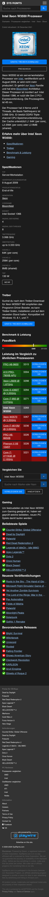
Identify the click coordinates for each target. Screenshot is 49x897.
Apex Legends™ (8, 703)
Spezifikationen (15, 143)
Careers (5, 807)
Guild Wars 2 (7, 717)
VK (5, 828)
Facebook (8, 824)
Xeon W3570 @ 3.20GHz (10, 418)
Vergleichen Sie (39, 365)
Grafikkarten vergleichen (11, 781)
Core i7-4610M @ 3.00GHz (11, 427)
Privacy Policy (7, 817)
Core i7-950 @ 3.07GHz (11, 400)
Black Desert (7, 706)
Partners (5, 810)
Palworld (5, 696)
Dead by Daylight (8, 692)
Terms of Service (23, 891)
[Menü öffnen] (44, 3)
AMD (6, 774)
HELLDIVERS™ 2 (9, 710)
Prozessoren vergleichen (20, 21)
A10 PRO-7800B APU (9, 373)
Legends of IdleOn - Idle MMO (14, 745)
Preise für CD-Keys (10, 689)
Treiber (10, 148)
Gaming (11, 157)
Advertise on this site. (24, 842)
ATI (5, 788)
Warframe (6, 713)
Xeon (39, 21)
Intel (33, 21)
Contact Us (6, 821)
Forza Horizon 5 (8, 720)
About (4, 803)
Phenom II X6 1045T (10, 445)
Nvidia (6, 795)
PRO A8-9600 (11, 364)
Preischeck (24, 69)
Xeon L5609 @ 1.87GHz (11, 382)
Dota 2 (4, 752)
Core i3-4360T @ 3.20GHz (11, 391)
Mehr (7, 282)
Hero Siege (6, 723)
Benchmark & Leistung (19, 152)
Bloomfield (22, 88)
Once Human (7, 756)
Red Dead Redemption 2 (11, 699)
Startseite (12, 3)
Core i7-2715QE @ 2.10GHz (9, 456)
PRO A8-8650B (8, 436)
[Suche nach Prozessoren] (43, 8)
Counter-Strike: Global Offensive (14, 731)
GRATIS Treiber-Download (24, 62)
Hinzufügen (34, 491)
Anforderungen (8, 728)
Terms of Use (7, 814)
